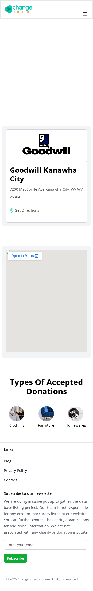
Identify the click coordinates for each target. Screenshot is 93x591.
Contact (10, 480)
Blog (7, 460)
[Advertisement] (46, 76)
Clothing (16, 425)
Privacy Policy (15, 470)
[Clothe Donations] (24, 9)
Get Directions (26, 210)
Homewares (76, 425)
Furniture (46, 425)
